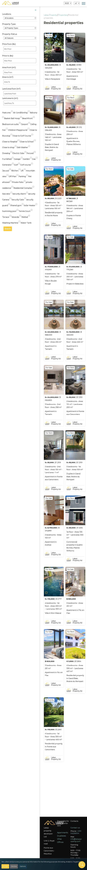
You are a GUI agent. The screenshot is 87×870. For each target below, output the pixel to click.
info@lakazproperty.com (76, 840)
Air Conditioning (20, 113)
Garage (17, 159)
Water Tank (25, 223)
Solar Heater (29, 205)
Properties (62, 15)
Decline (14, 866)
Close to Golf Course (21, 136)
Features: (6, 113)
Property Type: (9, 24)
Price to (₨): (7, 56)
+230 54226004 (75, 832)
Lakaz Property (50, 15)
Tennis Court (24, 211)
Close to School (26, 142)
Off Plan (12, 176)
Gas (34, 159)
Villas (59, 839)
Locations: (6, 14)
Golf (16, 165)
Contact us (75, 828)
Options (23, 866)
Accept (5, 866)
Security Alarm (19, 194)
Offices (60, 842)
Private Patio (17, 182)
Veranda (15, 217)
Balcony (33, 113)
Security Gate (17, 200)
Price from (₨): (9, 44)
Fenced (30, 153)
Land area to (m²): (10, 98)
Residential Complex (23, 188)
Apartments (62, 833)
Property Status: (9, 34)
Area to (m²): (7, 77)
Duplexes (61, 836)
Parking (22, 176)
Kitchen (15, 171)
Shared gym (16, 205)
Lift (22, 171)
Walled (24, 217)
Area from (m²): (9, 67)
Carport (24, 124)
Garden (26, 159)
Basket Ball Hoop (12, 118)
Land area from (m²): (11, 89)
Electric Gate (18, 153)
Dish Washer (22, 147)
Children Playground (18, 130)
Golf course (25, 165)
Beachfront (27, 118)
